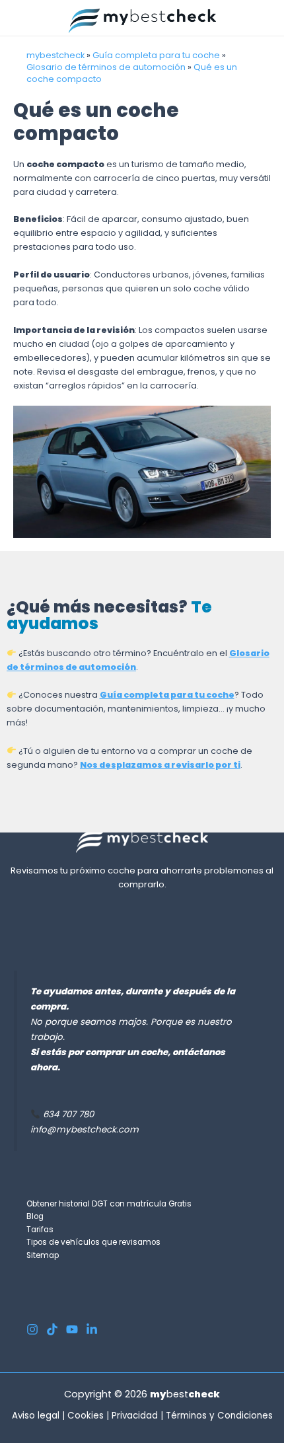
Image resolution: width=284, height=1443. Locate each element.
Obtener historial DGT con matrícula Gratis (109, 1204)
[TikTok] (52, 1329)
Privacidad (135, 1415)
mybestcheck (55, 55)
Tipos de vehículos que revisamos (93, 1242)
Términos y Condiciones (219, 1415)
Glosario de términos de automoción (106, 67)
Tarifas (39, 1229)
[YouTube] (72, 1329)
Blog (35, 1216)
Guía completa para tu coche (156, 55)
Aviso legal (35, 1415)
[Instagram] (32, 1329)
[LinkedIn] (92, 1329)
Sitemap (42, 1255)
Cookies (85, 1415)
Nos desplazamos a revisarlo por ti (160, 764)
